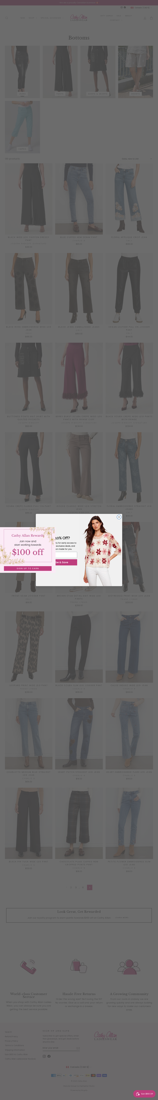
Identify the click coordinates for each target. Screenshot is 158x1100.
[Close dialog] (119, 517)
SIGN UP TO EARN (28, 568)
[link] (28, 545)
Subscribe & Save (57, 562)
